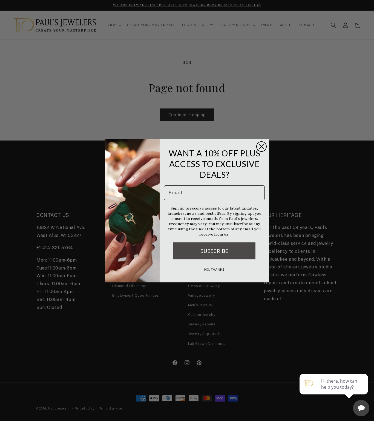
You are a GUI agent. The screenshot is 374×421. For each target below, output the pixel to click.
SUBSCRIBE (214, 251)
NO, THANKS (214, 269)
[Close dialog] (261, 146)
